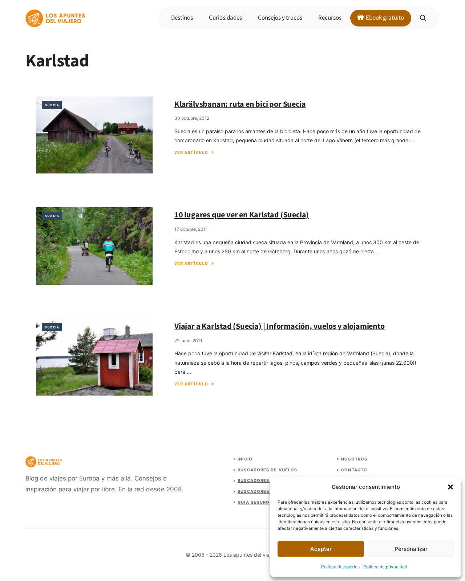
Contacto (354, 469)
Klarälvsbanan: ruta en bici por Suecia (240, 104)
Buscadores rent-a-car (269, 491)
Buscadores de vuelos (267, 469)
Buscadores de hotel (266, 480)
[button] (450, 487)
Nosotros (354, 459)
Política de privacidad (385, 566)
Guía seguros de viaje (266, 502)
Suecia (52, 105)
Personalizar (411, 548)
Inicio (245, 459)
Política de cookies (340, 566)
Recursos (329, 17)
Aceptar (321, 548)
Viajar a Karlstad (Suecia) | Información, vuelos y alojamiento (279, 326)
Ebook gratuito (384, 17)
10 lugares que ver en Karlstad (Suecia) (241, 215)
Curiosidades (225, 17)
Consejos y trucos (280, 17)
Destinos (182, 17)
